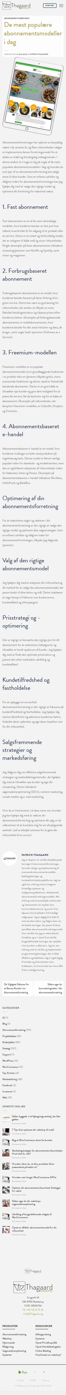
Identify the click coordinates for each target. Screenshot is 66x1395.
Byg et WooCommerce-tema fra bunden (32, 1140)
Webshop (7, 1338)
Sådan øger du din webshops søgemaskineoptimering (26, 1203)
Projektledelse (9, 1036)
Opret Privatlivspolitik (46, 1343)
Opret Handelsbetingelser (48, 1347)
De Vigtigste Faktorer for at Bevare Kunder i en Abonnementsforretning (16, 988)
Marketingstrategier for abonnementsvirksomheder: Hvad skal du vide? (37, 1152)
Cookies (20, 1380)
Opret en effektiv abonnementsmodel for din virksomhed (34, 1229)
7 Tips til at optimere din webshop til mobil (33, 1129)
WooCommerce (10, 1067)
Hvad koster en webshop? (48, 1355)
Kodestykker (8, 1042)
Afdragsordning (43, 1334)
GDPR (33, 1380)
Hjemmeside (8, 1343)
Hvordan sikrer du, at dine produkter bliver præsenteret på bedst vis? (33, 1165)
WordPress (7, 1061)
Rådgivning (7, 1347)
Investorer (7, 1091)
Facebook (7, 1085)
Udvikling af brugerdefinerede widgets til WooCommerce (32, 1216)
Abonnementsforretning (14, 1334)
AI (3, 1018)
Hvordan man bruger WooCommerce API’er (34, 1177)
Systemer (7, 1355)
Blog (4, 1024)
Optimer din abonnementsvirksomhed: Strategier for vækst (36, 1189)
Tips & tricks (8, 1073)
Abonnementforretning (13, 1030)
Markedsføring (9, 1079)
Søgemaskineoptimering (14, 1351)
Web (4, 1097)
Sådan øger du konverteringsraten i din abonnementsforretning (50, 988)
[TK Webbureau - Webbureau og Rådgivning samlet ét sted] (16, 6)
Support (6, 1054)
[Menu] (61, 5)
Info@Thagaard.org (33, 1314)
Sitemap (45, 1380)
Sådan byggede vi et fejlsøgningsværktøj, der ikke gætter (36, 1118)
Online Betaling (43, 1351)
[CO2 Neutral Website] (23, 1372)
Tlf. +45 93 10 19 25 (33, 1310)
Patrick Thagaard (39, 54)
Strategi (6, 1048)
